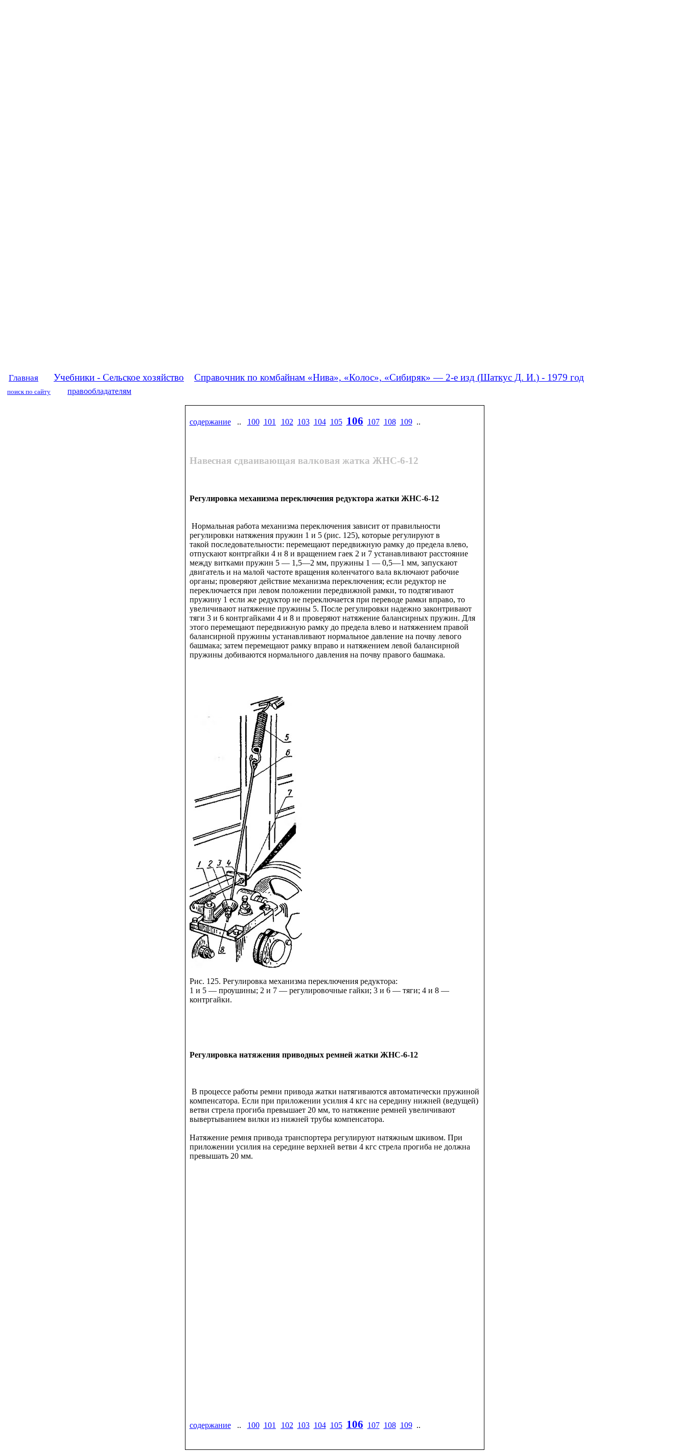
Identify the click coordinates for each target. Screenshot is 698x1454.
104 (320, 421)
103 (303, 421)
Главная (23, 378)
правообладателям (99, 391)
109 (406, 421)
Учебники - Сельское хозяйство (119, 377)
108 (390, 421)
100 (253, 421)
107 (373, 421)
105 (336, 421)
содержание (210, 421)
